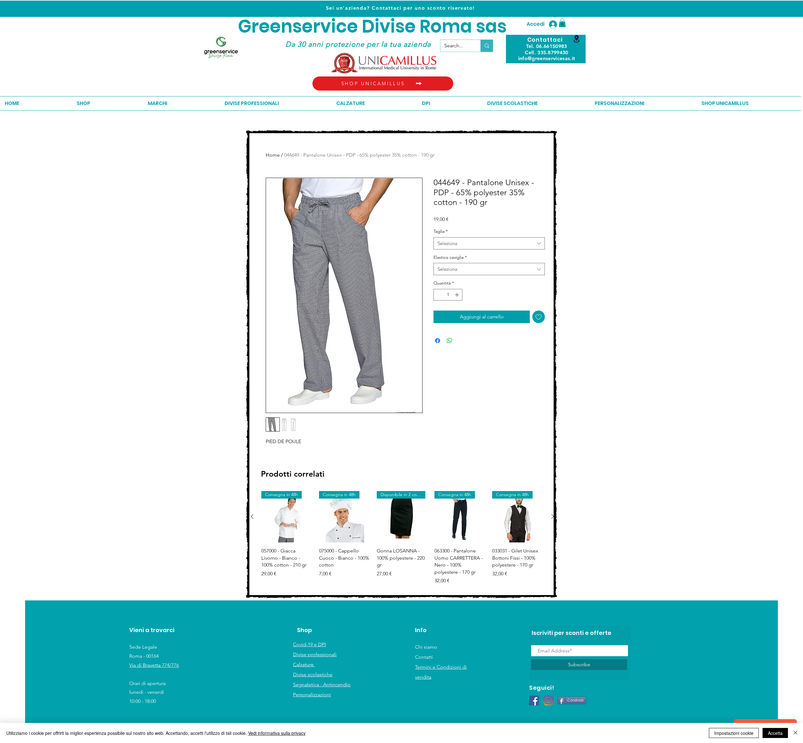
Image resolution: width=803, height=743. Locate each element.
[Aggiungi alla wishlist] (538, 317)
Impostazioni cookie (733, 733)
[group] (402, 541)
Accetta (775, 733)
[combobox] (489, 243)
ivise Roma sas (441, 26)
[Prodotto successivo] (552, 516)
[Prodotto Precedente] (252, 516)
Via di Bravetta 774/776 (154, 665)
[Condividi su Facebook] (437, 340)
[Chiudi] (795, 733)
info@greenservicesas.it (546, 58)
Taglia (440, 231)
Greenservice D (306, 26)
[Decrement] (438, 294)
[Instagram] (548, 700)
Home (273, 155)
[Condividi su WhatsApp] (449, 340)
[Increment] (457, 294)
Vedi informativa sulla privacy (277, 733)
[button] (562, 22)
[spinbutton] (448, 294)
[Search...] (487, 46)
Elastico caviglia (450, 257)
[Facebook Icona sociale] (534, 700)
